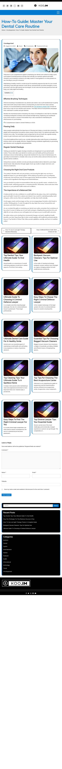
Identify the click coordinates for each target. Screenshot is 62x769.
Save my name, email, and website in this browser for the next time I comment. (26, 489)
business (5, 540)
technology (6, 565)
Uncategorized (9, 43)
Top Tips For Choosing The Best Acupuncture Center (45, 379)
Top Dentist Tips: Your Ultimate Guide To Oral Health (14, 257)
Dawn (21, 46)
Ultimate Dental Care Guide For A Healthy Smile (16, 339)
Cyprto (5, 546)
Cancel (5, 543)
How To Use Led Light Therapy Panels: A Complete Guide (20, 522)
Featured (5, 556)
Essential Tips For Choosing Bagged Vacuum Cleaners (46, 339)
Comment (5, 450)
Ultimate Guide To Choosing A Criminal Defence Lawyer (13, 299)
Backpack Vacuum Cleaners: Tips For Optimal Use (45, 257)
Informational (7, 562)
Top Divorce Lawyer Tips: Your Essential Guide (45, 420)
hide (11, 92)
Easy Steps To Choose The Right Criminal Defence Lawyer (45, 299)
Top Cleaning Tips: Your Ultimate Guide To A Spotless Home (14, 380)
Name (4, 472)
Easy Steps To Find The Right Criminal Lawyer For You (15, 422)
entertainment (7, 549)
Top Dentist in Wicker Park (42, 106)
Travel (5, 568)
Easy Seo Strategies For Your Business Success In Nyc (19, 519)
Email (34, 472)
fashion (5, 552)
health (5, 559)
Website (4, 481)
